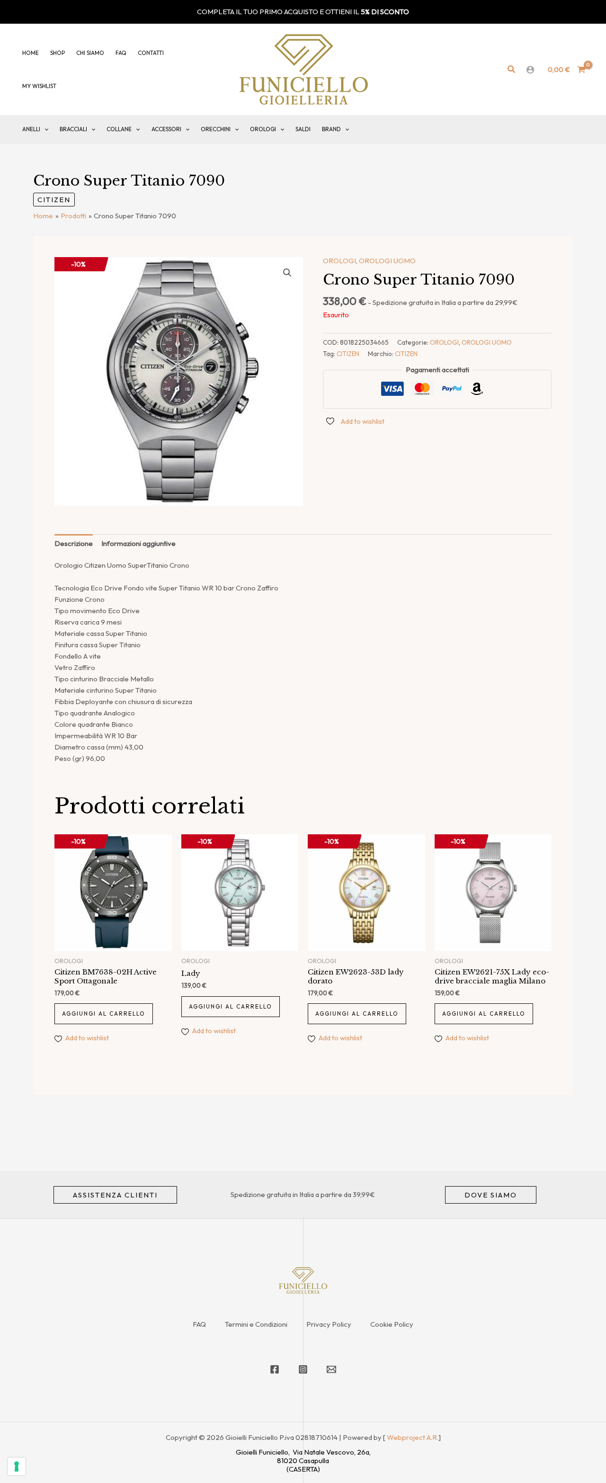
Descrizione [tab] (73, 543)
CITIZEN (54, 199)
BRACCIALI (73, 129)
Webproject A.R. (412, 1437)
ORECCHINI (216, 129)
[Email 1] (331, 1369)
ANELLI (31, 129)
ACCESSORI (166, 129)
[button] (512, 69)
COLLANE (119, 129)
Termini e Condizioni (256, 1324)
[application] (44, 129)
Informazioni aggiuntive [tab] (138, 543)
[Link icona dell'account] (530, 69)
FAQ (199, 1324)
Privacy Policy (328, 1324)
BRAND (331, 129)
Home (30, 52)
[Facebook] (274, 1369)
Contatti (151, 52)
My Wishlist (39, 85)
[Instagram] (303, 1369)
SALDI (303, 129)
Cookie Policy (391, 1324)
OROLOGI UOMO (387, 260)
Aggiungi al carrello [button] (103, 1013)
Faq (121, 52)
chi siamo (90, 52)
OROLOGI (263, 129)
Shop (57, 52)
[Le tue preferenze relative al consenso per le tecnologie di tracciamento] (17, 1466)
